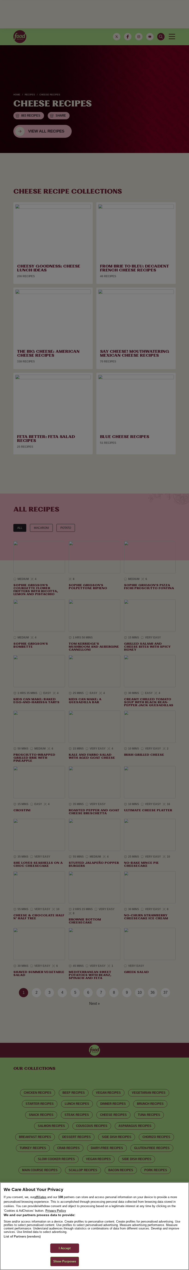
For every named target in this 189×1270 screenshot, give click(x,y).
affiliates (40, 1197)
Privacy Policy (55, 1210)
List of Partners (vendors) (22, 1236)
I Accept (65, 1248)
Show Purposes (64, 1261)
